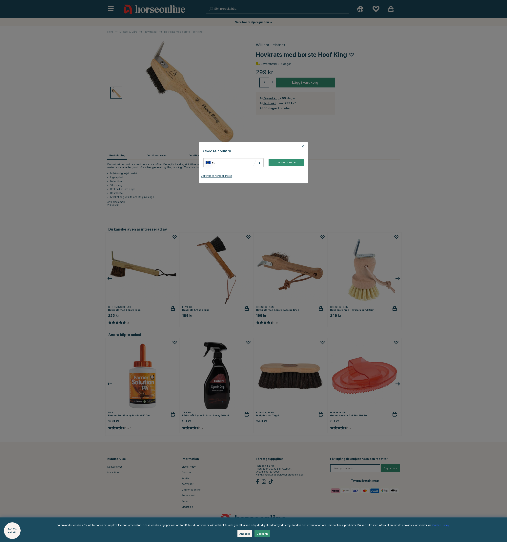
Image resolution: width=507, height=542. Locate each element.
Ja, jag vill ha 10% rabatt (303, 284)
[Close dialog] (349, 225)
